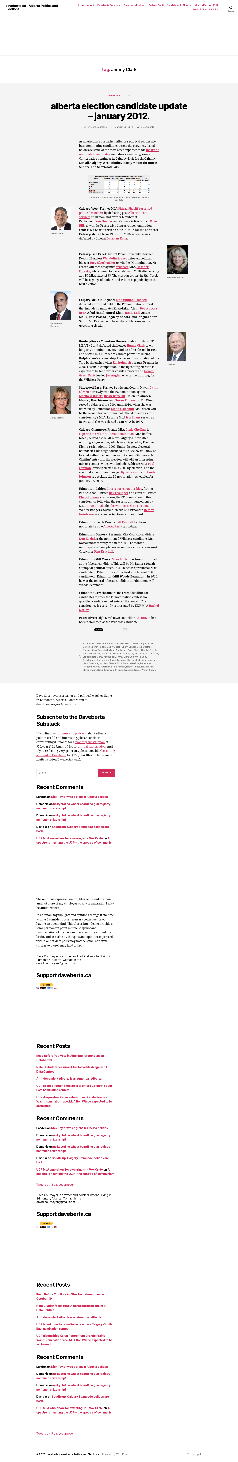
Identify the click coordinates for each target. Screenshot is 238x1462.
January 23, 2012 (124, 127)
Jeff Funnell (124, 522)
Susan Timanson (127, 400)
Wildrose (122, 267)
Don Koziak (87, 539)
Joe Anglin (113, 375)
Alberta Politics (119, 95)
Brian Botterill (114, 396)
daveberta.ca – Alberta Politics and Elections (72, 1454)
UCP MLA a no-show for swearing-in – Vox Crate (69, 838)
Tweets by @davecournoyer (55, 1184)
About (90, 5)
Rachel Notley (133, 666)
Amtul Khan (112, 643)
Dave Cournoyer (99, 127)
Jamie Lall (132, 313)
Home (80, 5)
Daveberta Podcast (134, 5)
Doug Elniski (95, 506)
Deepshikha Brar (106, 650)
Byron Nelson (130, 472)
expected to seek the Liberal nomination (106, 434)
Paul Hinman (119, 666)
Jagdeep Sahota (138, 653)
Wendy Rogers (148, 670)
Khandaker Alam (118, 660)
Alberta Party (112, 526)
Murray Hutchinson (102, 666)
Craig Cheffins (136, 430)
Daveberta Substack (108, 5)
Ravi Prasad (147, 666)
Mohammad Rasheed (131, 300)
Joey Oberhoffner (102, 263)
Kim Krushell (103, 552)
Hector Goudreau (91, 653)
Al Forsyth (143, 618)
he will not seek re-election (129, 506)
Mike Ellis (134, 663)
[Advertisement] (119, 35)
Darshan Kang (116, 238)
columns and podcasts (71, 733)
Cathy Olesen (114, 646)
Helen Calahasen (110, 653)
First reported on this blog (124, 489)
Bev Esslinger (118, 493)
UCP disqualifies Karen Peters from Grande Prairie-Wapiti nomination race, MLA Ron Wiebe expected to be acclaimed (74, 1101)
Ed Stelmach (122, 363)
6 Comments (147, 127)
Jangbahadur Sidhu (92, 656)
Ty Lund (119, 670)
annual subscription (92, 746)
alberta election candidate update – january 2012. (119, 111)
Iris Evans (133, 417)
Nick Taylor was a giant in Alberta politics (79, 797)
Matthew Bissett (91, 396)
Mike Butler (120, 559)
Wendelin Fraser (115, 258)
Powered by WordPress (115, 1454)
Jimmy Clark (136, 346)
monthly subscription (90, 742)
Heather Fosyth (149, 650)
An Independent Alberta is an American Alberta (69, 1078)
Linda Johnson (148, 660)
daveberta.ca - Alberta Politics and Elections (32, 7)
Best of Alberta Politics (205, 9)
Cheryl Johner (89, 497)
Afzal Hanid (88, 643)
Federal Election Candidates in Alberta (170, 5)
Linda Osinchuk (122, 409)
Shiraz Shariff (128, 209)
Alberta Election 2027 (206, 5)
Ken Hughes (104, 221)
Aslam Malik (126, 643)
